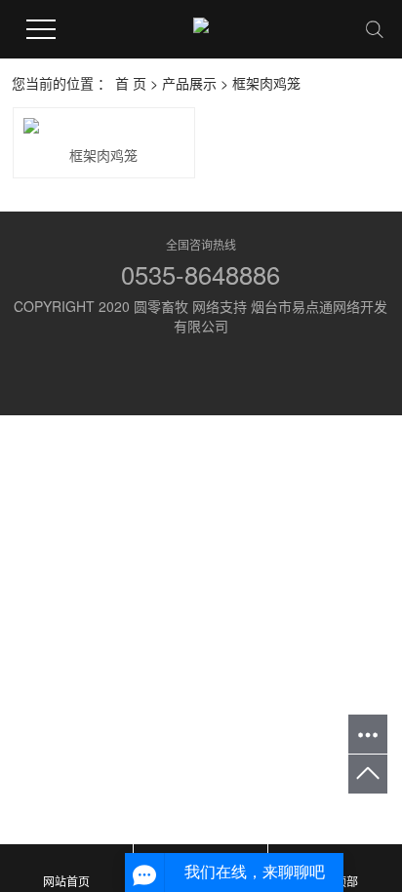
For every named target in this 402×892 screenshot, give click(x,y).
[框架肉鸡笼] (103, 126)
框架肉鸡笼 (266, 83)
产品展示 (189, 83)
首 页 (130, 83)
